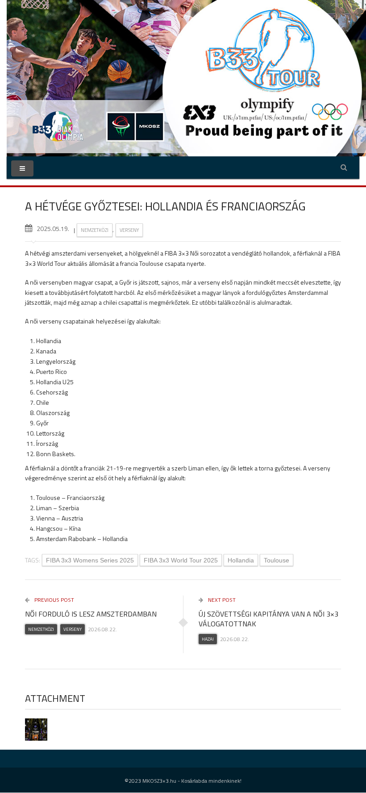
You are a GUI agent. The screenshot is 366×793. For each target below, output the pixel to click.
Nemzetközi (94, 230)
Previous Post (53, 600)
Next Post (221, 600)
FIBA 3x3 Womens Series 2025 (90, 560)
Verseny (129, 230)
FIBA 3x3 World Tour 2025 (181, 560)
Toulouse (276, 560)
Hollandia (241, 560)
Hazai (208, 639)
